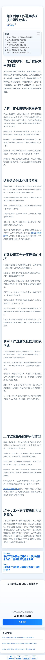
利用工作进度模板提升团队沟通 (18, 47)
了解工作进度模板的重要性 (16, 40)
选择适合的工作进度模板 (15, 42)
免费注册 (22, 622)
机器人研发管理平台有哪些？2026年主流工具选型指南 (18, 649)
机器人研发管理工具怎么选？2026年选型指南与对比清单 (19, 643)
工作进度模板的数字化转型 (16, 50)
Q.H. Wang (10, 25)
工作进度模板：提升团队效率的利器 (19, 37)
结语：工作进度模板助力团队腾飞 (19, 53)
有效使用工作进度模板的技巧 (17, 45)
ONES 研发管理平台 (11, 489)
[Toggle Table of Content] (37, 34)
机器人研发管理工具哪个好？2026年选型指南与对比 (18, 637)
